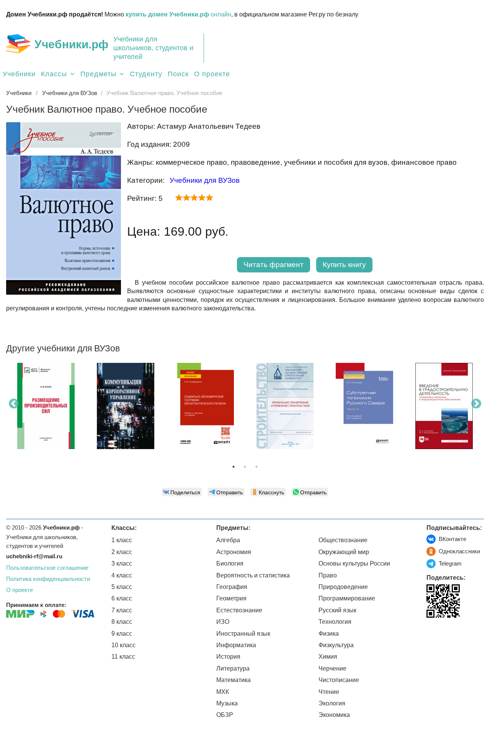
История (228, 656)
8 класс (121, 621)
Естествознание (239, 610)
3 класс (121, 563)
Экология (331, 703)
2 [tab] (245, 467)
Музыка (227, 703)
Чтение (328, 692)
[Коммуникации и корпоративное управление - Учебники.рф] (125, 406)
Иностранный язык (243, 633)
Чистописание (338, 680)
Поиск (178, 74)
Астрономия (233, 552)
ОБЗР (224, 715)
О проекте (212, 74)
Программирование (346, 598)
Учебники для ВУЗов (205, 180)
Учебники (19, 74)
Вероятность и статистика (253, 575)
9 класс (121, 633)
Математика (233, 680)
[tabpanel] (46, 409)
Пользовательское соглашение (47, 567)
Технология (334, 621)
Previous (13, 404)
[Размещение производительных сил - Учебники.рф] (46, 406)
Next (476, 404)
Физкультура (336, 645)
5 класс (121, 587)
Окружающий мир (343, 552)
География (231, 587)
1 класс (121, 540)
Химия (327, 656)
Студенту (146, 74)
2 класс (121, 552)
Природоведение (343, 587)
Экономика (334, 715)
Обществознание (343, 540)
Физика (328, 633)
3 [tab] (256, 467)
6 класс (121, 598)
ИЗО (222, 621)
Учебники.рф (71, 44)
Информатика (236, 645)
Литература (233, 668)
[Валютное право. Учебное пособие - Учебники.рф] (63, 292)
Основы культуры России (354, 563)
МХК (222, 692)
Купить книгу (344, 265)
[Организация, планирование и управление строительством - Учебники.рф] (285, 406)
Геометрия (231, 598)
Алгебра (228, 540)
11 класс (123, 656)
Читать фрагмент (273, 265)
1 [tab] (233, 467)
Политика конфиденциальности (48, 579)
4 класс (121, 575)
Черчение (332, 668)
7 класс (121, 610)
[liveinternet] (432, 633)
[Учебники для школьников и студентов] (18, 43)
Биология (229, 563)
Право (327, 575)
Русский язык (337, 610)
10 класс (123, 645)
